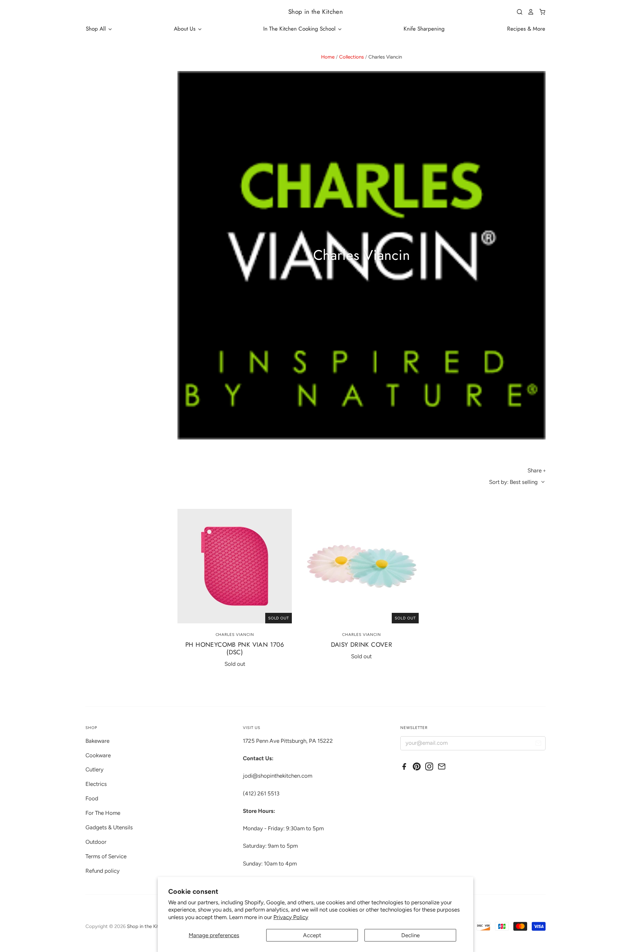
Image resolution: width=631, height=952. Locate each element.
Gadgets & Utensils (109, 827)
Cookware (98, 755)
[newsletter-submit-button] (538, 744)
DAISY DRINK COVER (361, 644)
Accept (312, 935)
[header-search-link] (517, 12)
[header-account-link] (528, 12)
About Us (185, 29)
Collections (351, 57)
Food (91, 798)
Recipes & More (526, 29)
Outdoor (95, 842)
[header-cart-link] (540, 12)
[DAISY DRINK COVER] (361, 566)
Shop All (96, 29)
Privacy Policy (290, 917)
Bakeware (97, 741)
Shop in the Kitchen (315, 11)
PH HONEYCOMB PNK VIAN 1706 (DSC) (234, 648)
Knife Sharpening (424, 29)
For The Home (102, 813)
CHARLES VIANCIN (235, 634)
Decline (410, 935)
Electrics (96, 784)
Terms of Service (106, 856)
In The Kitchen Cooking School (300, 29)
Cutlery (94, 769)
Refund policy (102, 870)
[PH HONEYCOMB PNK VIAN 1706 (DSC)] (234, 566)
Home (328, 57)
